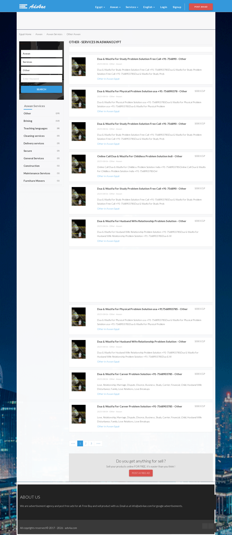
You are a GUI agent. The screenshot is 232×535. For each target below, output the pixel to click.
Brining (41, 120)
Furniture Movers (41, 180)
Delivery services (41, 143)
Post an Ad (201, 6)
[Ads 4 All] (32, 6)
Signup (177, 7)
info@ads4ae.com (142, 505)
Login (163, 7)
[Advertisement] (61, 20)
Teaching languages (41, 128)
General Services (41, 158)
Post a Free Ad (141, 473)
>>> (98, 443)
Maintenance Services (41, 173)
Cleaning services (41, 135)
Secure (41, 150)
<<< (73, 443)
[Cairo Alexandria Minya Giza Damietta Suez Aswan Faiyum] (42, 53)
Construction (41, 165)
